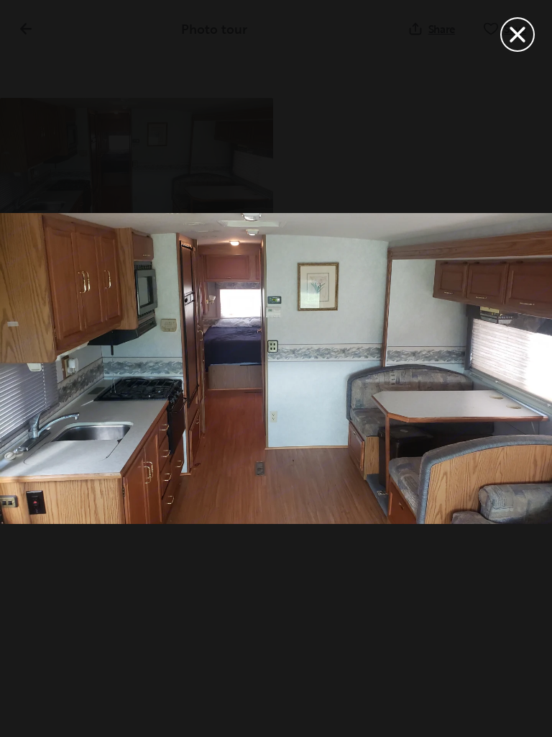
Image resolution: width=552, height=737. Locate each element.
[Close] (517, 34)
